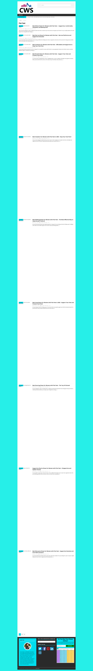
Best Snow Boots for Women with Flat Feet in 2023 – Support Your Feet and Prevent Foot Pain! (53, 303)
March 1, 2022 (35, 554)
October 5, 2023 (22, 28)
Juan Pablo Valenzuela (29, 28)
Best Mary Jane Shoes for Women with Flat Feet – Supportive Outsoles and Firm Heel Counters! (53, 551)
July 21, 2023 (35, 56)
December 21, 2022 (36, 305)
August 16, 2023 (22, 38)
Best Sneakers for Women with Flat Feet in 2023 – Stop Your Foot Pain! (52, 137)
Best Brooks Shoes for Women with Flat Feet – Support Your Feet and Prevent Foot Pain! (52, 54)
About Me (21, 14)
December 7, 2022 (36, 386)
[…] (32, 31)
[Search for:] (56, 5)
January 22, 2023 (36, 138)
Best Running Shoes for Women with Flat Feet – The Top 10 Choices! (51, 385)
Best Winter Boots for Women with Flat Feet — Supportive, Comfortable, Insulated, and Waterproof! (53, 26)
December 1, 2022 (36, 471)
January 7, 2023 (35, 222)
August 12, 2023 (22, 47)
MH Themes (37, 668)
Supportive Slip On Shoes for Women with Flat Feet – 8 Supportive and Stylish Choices (52, 469)
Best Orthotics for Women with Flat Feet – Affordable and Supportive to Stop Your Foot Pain (52, 45)
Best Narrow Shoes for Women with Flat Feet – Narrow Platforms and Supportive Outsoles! (52, 36)
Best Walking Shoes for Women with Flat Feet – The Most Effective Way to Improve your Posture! (53, 220)
